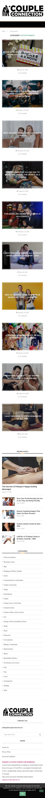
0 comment (23, 73)
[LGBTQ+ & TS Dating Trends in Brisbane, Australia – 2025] (8, 539)
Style (5, 667)
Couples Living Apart (10, 585)
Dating (6, 589)
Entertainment (8, 594)
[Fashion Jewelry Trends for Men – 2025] (8, 527)
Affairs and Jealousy (10, 557)
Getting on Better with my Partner (14, 612)
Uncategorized (8, 681)
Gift (5, 617)
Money (6, 653)
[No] (41, 791)
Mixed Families (8, 649)
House (5, 631)
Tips (5, 672)
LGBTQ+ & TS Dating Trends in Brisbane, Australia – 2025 (28, 538)
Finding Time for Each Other (12, 603)
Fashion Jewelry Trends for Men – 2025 (29, 525)
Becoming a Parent (9, 562)
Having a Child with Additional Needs (15, 621)
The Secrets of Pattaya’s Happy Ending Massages (19, 488)
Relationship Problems (10, 658)
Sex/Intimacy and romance (11, 663)
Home (3, 31)
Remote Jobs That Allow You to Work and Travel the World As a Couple (22, 174)
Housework (7, 635)
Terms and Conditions (8, 756)
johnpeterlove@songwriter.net (11, 780)
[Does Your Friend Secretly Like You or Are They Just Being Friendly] (8, 501)
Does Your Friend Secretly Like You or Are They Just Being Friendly (30, 500)
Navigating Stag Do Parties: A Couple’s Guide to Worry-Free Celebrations (22, 93)
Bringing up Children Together (13, 571)
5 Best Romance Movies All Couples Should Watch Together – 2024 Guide (22, 255)
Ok (23, 794)
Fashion (6, 598)
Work (5, 690)
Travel (6, 676)
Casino (6, 576)
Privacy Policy (6, 752)
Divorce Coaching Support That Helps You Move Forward (28, 512)
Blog (5, 566)
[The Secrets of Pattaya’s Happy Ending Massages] (22, 470)
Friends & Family (9, 608)
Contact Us (5, 747)
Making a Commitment (10, 644)
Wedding (6, 685)
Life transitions (8, 640)
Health (6, 626)
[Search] (43, 24)
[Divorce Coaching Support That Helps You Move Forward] (8, 514)
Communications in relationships (13, 580)
